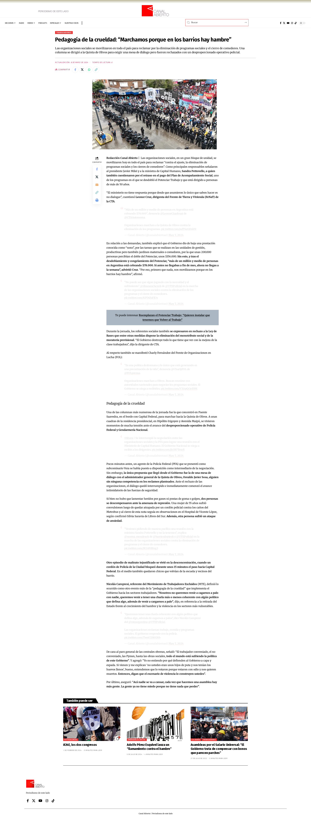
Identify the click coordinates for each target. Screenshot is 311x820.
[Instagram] (292, 23)
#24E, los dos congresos (80, 745)
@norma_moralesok (136, 536)
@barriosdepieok (163, 536)
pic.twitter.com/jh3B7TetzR (168, 449)
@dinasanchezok (150, 286)
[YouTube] (288, 23)
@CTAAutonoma (134, 217)
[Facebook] (280, 23)
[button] (82, 23)
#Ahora (128, 438)
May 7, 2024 (176, 235)
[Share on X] (82, 69)
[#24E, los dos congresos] (91, 724)
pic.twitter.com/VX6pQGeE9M (179, 388)
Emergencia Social (137, 740)
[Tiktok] (295, 23)
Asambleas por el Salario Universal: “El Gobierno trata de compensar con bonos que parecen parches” (219, 749)
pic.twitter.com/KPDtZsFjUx (141, 297)
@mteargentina (138, 622)
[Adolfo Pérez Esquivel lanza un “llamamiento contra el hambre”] (155, 724)
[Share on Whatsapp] (89, 69)
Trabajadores (63, 32)
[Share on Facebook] (75, 69)
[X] (284, 23)
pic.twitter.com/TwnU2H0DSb (142, 637)
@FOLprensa (132, 373)
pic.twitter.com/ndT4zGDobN (178, 229)
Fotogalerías (70, 740)
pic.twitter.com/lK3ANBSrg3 (141, 548)
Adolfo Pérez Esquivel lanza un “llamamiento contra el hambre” (149, 747)
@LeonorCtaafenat (171, 213)
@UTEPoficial (173, 286)
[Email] (97, 184)
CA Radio (196, 740)
